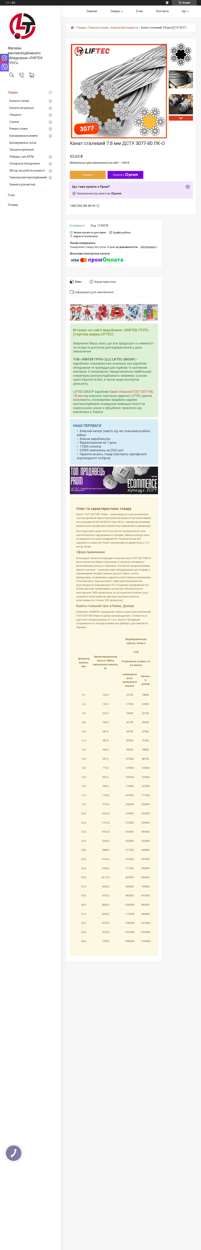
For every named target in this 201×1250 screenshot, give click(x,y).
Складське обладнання (24, 163)
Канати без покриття (124, 27)
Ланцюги (15, 114)
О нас (11, 195)
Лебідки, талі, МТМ (21, 156)
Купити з (118, 174)
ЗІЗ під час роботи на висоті (27, 170)
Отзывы (13, 204)
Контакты (162, 11)
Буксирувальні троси (22, 142)
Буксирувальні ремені (23, 135)
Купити (87, 174)
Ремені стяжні (18, 128)
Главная (92, 11)
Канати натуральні (21, 107)
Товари (81, 27)
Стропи (14, 121)
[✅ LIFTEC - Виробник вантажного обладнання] (30, 26)
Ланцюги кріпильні (21, 149)
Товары (13, 92)
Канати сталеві (19, 100)
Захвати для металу (22, 184)
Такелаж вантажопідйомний (28, 177)
